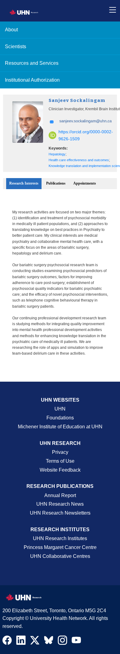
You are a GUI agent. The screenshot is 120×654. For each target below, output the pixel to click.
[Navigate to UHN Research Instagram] (62, 642)
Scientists (15, 46)
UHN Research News (60, 504)
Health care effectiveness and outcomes (79, 160)
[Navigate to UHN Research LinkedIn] (21, 642)
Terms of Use (60, 461)
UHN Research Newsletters (60, 513)
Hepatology (57, 154)
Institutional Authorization (32, 80)
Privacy (60, 452)
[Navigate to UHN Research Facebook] (7, 642)
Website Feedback (60, 470)
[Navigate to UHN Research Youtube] (76, 642)
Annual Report (60, 495)
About (11, 29)
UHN (60, 408)
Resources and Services (31, 63)
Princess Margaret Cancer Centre (60, 547)
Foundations (60, 417)
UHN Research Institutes (60, 538)
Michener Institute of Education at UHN (60, 426)
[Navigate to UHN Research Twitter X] (34, 642)
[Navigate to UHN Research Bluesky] (48, 640)
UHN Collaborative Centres (60, 556)
